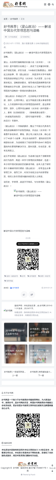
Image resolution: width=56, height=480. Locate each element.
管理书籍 (9, 281)
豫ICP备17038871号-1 (38, 468)
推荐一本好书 (45, 276)
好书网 (43, 305)
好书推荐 (14, 19)
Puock (33, 474)
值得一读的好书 (12, 276)
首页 (5, 19)
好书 (23, 276)
